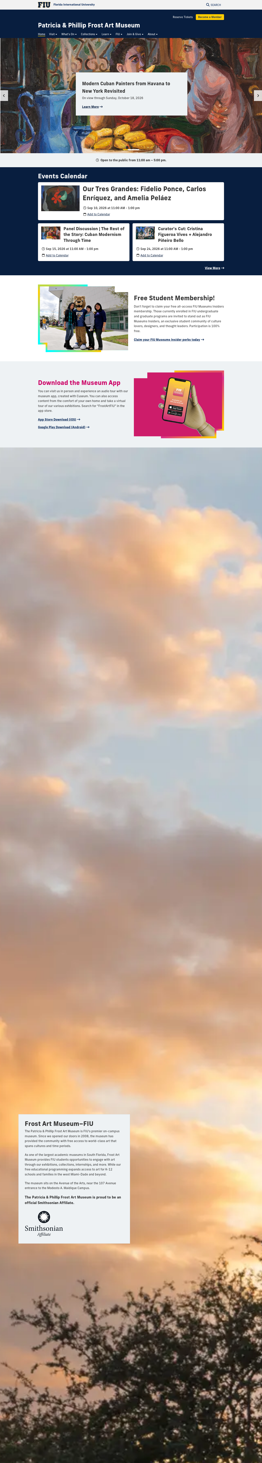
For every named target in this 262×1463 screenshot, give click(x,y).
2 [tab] (130, 149)
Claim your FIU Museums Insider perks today (167, 340)
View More (212, 268)
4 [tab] (137, 149)
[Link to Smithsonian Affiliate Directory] (44, 1222)
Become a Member (210, 17)
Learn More (90, 107)
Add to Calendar (98, 214)
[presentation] (60, 198)
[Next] (258, 95)
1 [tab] (125, 149)
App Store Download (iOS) (57, 419)
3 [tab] (133, 149)
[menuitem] (42, 34)
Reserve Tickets (183, 17)
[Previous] (4, 95)
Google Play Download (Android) (61, 427)
